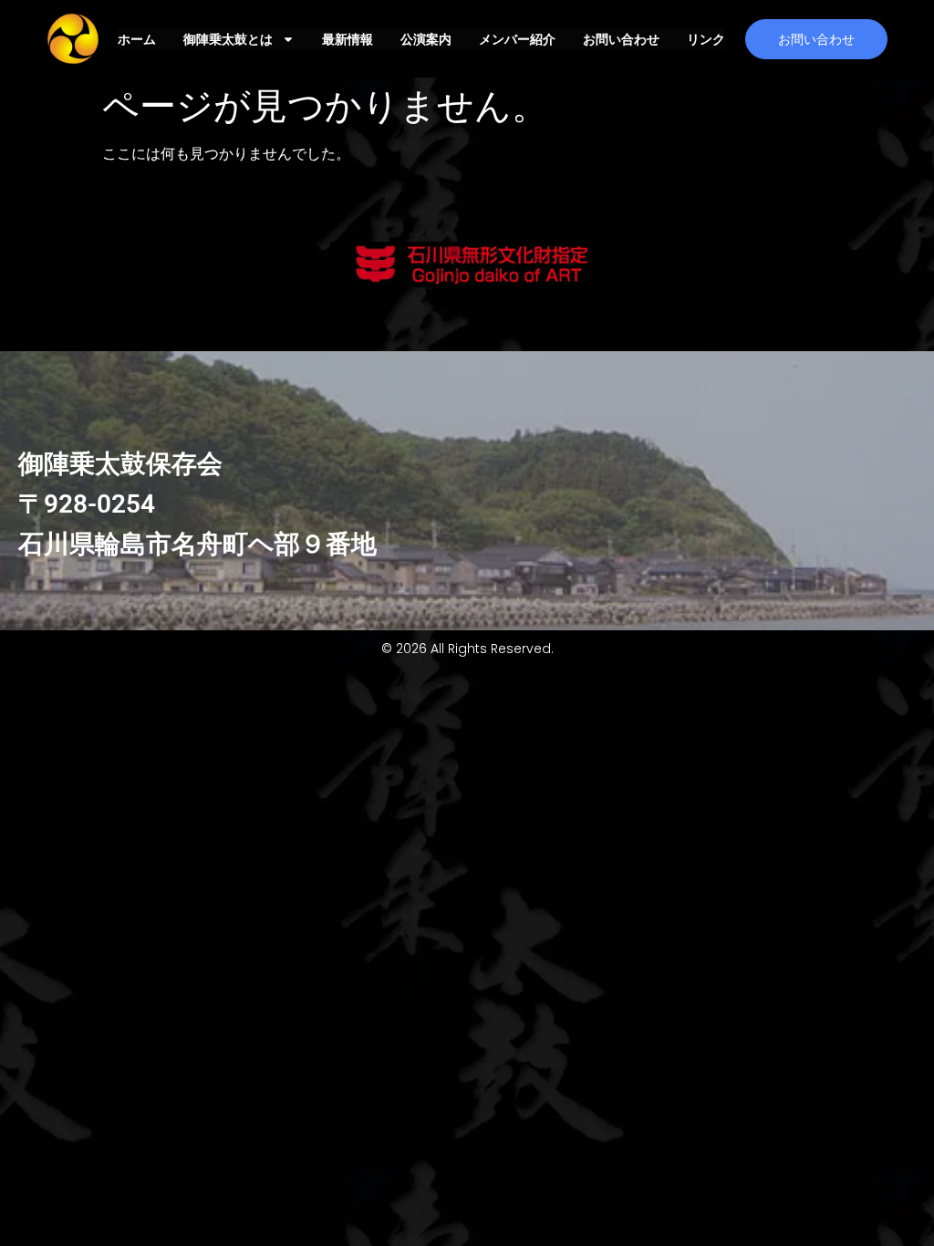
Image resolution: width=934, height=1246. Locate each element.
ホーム (137, 39)
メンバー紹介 (517, 39)
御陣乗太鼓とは (228, 39)
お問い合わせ (621, 39)
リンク (706, 39)
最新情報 (347, 39)
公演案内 (425, 39)
